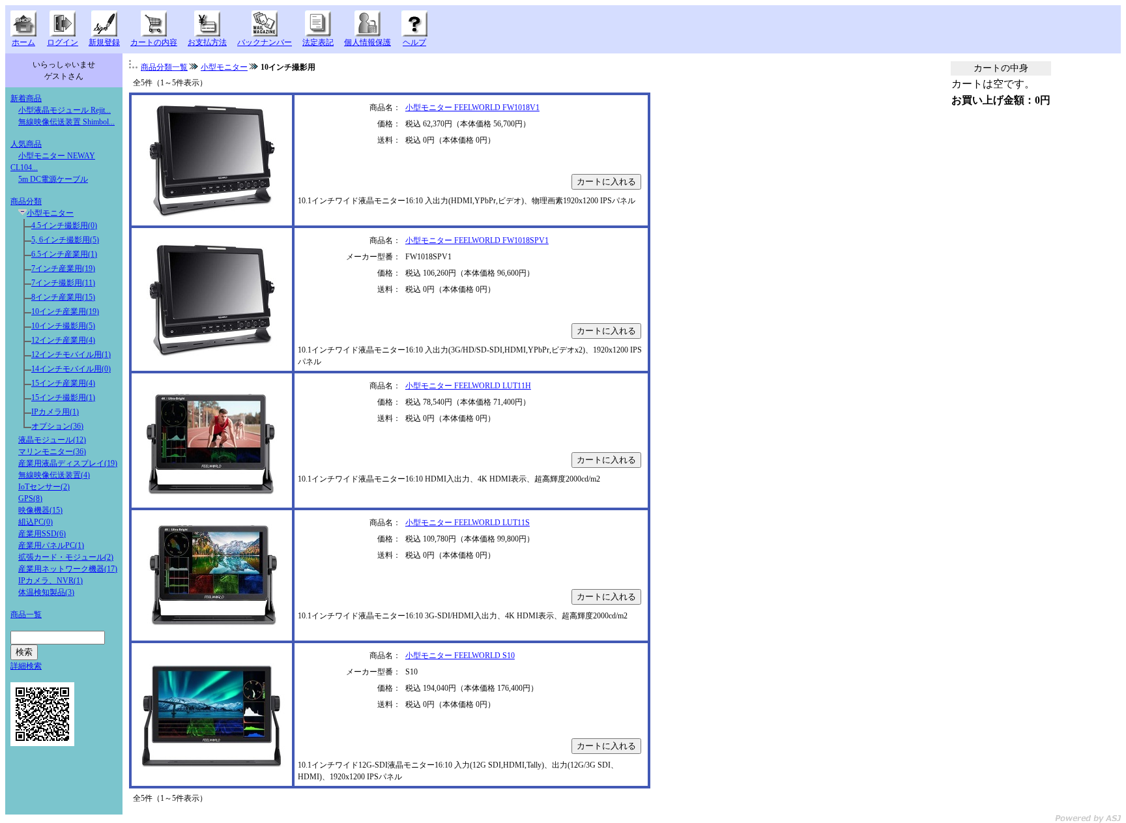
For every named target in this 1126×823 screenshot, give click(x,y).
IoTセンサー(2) (44, 486)
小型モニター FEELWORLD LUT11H (468, 385)
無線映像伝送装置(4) (54, 475)
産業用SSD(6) (42, 533)
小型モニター (50, 213)
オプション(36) (57, 426)
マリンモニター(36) (52, 451)
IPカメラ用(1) (55, 411)
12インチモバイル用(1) (71, 354)
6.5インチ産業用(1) (64, 254)
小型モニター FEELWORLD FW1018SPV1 (477, 240)
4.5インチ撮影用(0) (64, 225)
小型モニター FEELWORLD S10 (460, 655)
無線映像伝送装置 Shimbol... (66, 121)
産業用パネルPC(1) (51, 545)
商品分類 (26, 201)
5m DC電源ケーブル (53, 179)
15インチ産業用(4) (63, 383)
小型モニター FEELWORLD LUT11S (467, 522)
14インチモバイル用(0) (71, 368)
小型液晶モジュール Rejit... (64, 110)
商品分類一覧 (164, 67)
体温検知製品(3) (46, 592)
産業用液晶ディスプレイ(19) (67, 463)
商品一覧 (26, 614)
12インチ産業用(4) (63, 340)
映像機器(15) (40, 510)
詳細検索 (26, 666)
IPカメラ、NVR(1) (50, 580)
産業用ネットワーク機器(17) (67, 568)
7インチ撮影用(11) (63, 282)
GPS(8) (30, 498)
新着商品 (26, 98)
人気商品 (26, 144)
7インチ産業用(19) (63, 268)
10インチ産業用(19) (65, 311)
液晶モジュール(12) (52, 439)
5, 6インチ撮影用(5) (65, 239)
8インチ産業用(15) (63, 297)
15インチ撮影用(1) (63, 397)
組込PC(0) (35, 522)
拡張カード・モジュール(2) (65, 557)
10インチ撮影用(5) (63, 325)
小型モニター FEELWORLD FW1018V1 (472, 107)
